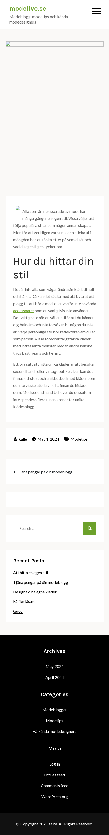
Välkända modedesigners (54, 731)
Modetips (79, 439)
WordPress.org (54, 796)
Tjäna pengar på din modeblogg (44, 471)
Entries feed (54, 774)
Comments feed (54, 785)
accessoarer (23, 310)
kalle (23, 439)
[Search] (89, 528)
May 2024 (55, 666)
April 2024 (54, 677)
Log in (54, 763)
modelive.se (27, 8)
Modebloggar (54, 709)
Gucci (18, 611)
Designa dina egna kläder (35, 591)
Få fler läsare (24, 601)
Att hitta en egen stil (30, 572)
